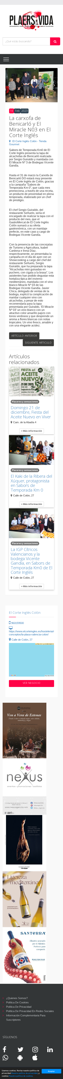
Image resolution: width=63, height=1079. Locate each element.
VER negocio (31, 683)
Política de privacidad (18, 1006)
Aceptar (51, 1071)
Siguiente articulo (38, 342)
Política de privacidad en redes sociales (30, 1011)
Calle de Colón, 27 (21, 639)
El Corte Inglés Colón (25, 612)
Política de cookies (17, 1002)
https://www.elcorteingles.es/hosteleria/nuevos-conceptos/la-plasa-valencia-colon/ (35, 633)
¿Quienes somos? (17, 998)
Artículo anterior (24, 335)
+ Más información (31, 430)
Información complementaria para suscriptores (25, 1016)
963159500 (17, 623)
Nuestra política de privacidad (24, 1073)
